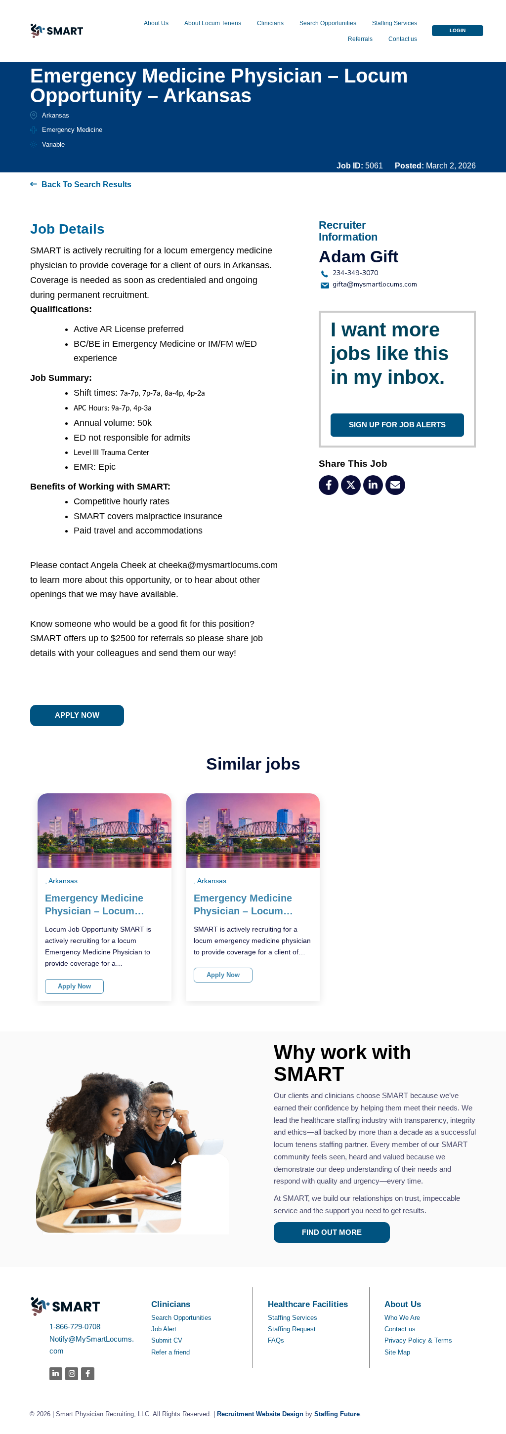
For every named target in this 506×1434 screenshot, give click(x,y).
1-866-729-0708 (74, 1326)
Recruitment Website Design (260, 1414)
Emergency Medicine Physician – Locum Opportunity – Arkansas (101, 905)
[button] (457, 30)
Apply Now (74, 986)
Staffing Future (337, 1414)
